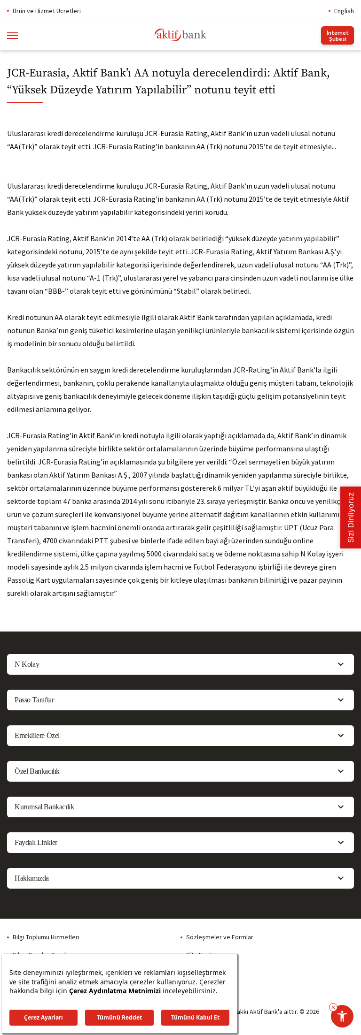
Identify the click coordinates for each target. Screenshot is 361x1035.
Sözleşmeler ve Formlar (219, 937)
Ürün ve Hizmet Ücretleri (47, 11)
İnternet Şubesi (338, 35)
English (344, 11)
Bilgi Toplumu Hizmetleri (46, 937)
